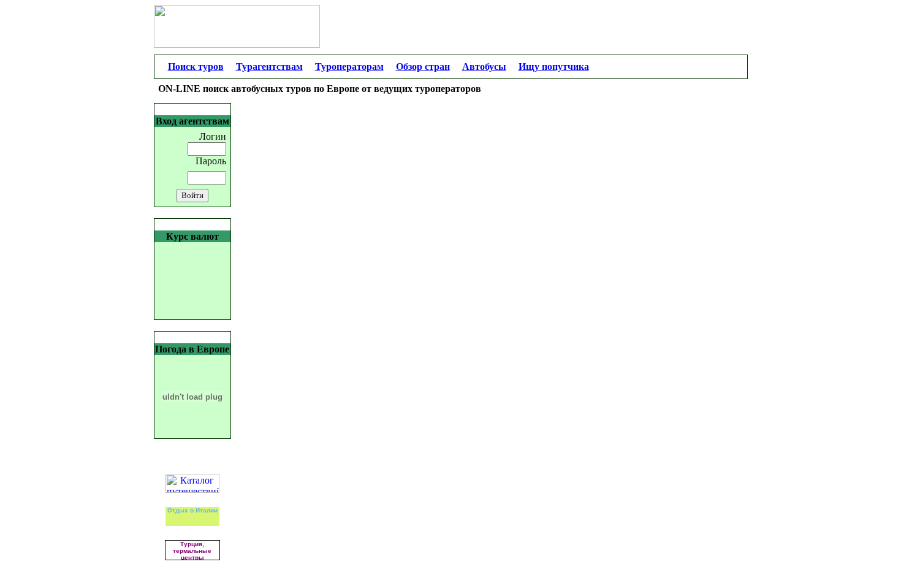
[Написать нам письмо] (730, 66)
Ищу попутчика (554, 66)
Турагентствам (269, 66)
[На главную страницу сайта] (683, 66)
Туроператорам (349, 66)
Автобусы (484, 66)
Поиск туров (196, 66)
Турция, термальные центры (192, 550)
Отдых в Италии (192, 510)
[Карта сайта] (699, 66)
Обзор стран (423, 66)
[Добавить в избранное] (716, 66)
